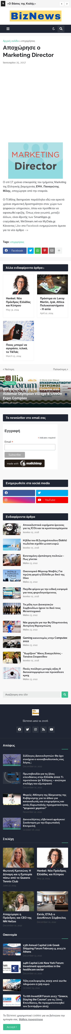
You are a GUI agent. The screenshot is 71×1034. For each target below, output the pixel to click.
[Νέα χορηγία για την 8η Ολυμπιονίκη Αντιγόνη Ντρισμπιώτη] (12, 627)
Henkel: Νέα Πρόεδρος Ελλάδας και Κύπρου (18, 302)
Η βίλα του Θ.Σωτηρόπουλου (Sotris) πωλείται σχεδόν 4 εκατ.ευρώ (45, 542)
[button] (62, 4)
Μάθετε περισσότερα (31, 1019)
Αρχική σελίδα (11, 41)
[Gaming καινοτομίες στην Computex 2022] (12, 642)
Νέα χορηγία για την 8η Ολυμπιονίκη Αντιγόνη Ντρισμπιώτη (45, 624)
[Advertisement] (35, 103)
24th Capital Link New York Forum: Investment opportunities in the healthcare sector (43, 966)
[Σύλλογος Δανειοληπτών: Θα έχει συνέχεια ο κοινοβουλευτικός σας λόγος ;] (12, 760)
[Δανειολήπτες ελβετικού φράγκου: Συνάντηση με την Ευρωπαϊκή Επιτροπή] (12, 823)
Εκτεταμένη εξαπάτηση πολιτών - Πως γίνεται (43, 557)
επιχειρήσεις (28, 41)
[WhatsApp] (38, 251)
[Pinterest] (45, 251)
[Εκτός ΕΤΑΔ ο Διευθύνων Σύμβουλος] (52, 901)
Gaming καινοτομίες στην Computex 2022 (45, 639)
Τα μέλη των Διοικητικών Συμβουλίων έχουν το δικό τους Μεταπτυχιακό (42, 607)
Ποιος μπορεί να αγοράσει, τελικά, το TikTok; (16, 348)
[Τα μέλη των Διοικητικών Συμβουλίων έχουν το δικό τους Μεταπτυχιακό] (12, 609)
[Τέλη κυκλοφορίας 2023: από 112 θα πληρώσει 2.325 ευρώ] (12, 985)
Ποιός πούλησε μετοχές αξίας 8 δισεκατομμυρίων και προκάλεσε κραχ (43, 672)
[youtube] (51, 730)
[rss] (43, 730)
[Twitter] (30, 251)
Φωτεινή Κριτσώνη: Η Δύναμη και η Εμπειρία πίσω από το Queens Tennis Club (17, 876)
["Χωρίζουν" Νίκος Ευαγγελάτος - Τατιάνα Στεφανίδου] (12, 657)
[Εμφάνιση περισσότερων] (59, 251)
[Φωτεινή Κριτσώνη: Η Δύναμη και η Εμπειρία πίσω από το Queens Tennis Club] (18, 858)
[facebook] (19, 493)
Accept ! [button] (12, 1027)
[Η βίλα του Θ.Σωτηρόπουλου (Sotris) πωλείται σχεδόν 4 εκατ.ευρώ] (12, 545)
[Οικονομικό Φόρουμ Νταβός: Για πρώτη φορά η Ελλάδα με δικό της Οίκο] (12, 575)
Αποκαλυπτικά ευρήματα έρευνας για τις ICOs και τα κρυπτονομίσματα (45, 526)
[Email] (52, 251)
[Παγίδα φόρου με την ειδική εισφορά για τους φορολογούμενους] (12, 593)
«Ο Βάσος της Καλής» (21, 3)
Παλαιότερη (59, 369)
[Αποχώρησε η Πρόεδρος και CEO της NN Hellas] (18, 901)
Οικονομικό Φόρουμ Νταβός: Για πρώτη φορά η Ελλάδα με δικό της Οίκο (44, 574)
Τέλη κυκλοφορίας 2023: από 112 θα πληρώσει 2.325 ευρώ (44, 982)
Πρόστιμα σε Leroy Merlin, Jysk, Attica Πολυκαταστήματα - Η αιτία (52, 304)
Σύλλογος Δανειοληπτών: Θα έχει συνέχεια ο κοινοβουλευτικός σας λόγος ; (43, 759)
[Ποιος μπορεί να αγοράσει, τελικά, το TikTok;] (18, 331)
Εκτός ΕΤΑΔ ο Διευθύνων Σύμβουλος (51, 916)
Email (9, 442)
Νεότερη (9, 369)
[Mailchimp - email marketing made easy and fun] (25, 466)
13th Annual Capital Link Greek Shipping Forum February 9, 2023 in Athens (44, 948)
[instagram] (19, 500)
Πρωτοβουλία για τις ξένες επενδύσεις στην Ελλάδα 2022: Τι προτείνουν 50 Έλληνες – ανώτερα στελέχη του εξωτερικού (44, 778)
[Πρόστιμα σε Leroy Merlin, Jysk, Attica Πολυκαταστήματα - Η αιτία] (52, 284)
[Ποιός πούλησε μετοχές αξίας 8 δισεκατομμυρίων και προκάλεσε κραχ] (12, 673)
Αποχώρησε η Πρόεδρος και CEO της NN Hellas (17, 918)
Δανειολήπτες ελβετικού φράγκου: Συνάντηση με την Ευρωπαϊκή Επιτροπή (44, 822)
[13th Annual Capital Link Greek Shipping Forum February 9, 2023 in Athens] (12, 949)
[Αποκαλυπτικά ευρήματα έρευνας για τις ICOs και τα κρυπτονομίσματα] (12, 529)
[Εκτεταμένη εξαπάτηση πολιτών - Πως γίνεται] (12, 560)
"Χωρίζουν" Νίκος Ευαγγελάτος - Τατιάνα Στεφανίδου (42, 655)
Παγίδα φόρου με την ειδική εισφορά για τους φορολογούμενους (45, 591)
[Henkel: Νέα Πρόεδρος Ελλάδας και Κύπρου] (18, 284)
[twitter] (52, 493)
